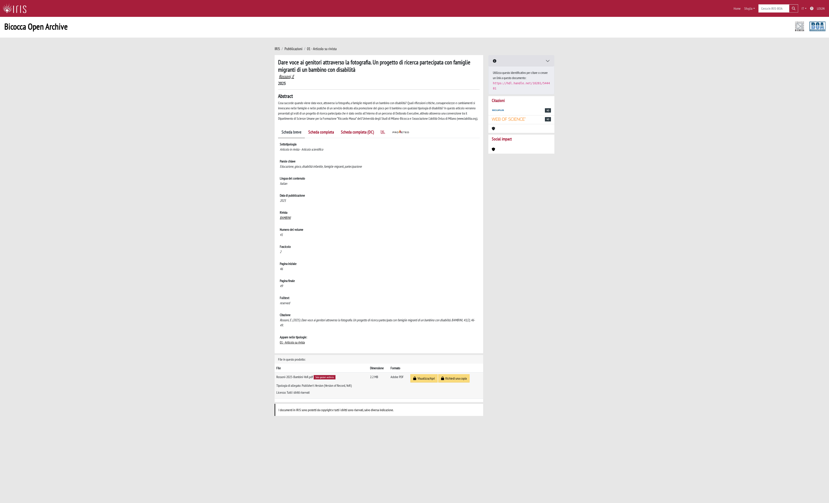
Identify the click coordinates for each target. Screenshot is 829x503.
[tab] (383, 133)
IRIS (277, 48)
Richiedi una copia (455, 378)
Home (737, 8)
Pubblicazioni (293, 48)
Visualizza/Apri (425, 378)
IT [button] (803, 8)
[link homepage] (16, 8)
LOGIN (821, 8)
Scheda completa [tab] (321, 132)
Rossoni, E (286, 76)
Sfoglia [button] (748, 8)
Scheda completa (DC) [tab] (357, 132)
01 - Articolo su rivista (322, 48)
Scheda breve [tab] (291, 132)
